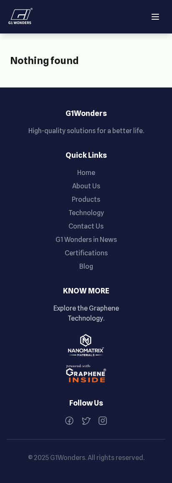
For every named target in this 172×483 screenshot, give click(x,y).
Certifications (86, 253)
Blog (86, 266)
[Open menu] (155, 17)
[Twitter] (86, 421)
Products (86, 199)
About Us (86, 186)
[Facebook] (69, 421)
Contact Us (86, 226)
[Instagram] (103, 421)
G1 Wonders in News (86, 240)
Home (86, 173)
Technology (86, 213)
